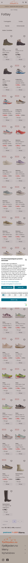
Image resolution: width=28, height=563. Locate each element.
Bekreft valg (14, 300)
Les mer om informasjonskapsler (10, 281)
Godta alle (20, 287)
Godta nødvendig (7, 287)
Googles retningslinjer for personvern (11, 284)
